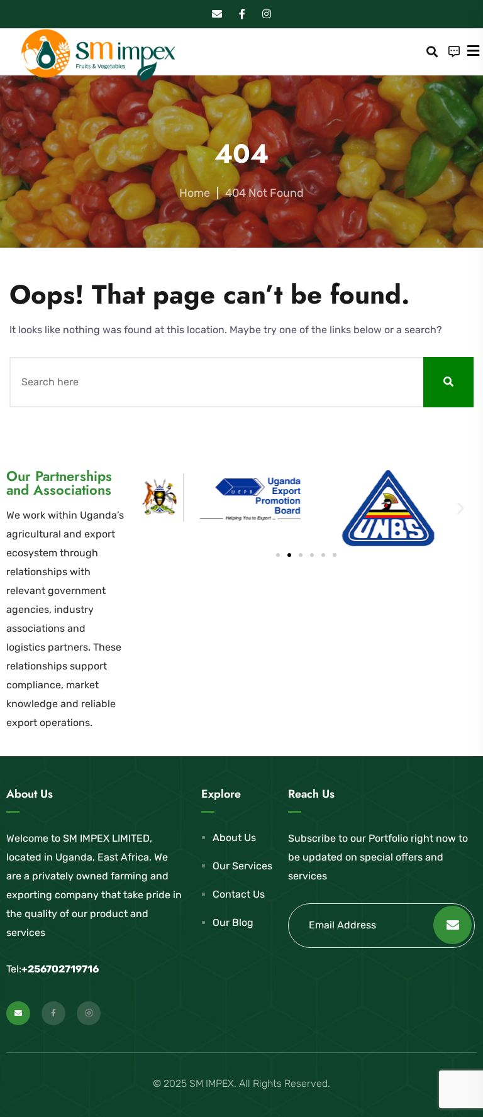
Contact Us (239, 894)
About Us (234, 838)
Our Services (242, 866)
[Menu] (473, 51)
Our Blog (233, 922)
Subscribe (452, 925)
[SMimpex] (97, 55)
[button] (151, 508)
